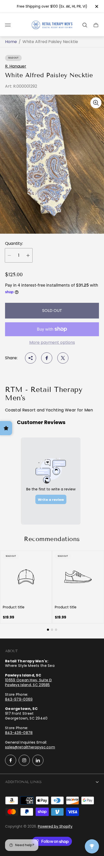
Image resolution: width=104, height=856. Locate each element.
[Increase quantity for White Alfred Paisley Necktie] (28, 255)
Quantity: (14, 243)
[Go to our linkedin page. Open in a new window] (37, 760)
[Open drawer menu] (7, 25)
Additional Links (23, 782)
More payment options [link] (52, 342)
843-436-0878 (19, 732)
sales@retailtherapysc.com (30, 747)
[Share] (30, 358)
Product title (13, 607)
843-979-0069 (19, 699)
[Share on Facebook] (46, 358)
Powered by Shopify (55, 826)
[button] (48, 630)
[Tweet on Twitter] (62, 358)
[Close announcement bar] (96, 6)
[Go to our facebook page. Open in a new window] (10, 760)
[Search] (84, 25)
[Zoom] (95, 102)
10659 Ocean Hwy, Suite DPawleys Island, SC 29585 (28, 682)
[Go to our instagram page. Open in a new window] (24, 760)
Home (11, 42)
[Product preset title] (26, 577)
